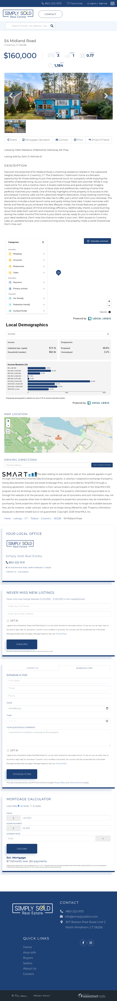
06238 (57, 518)
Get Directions (102, 465)
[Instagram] (91, 943)
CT (26, 518)
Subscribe (22, 644)
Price (9, 813)
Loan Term (12, 806)
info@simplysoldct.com (81, 916)
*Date (9, 703)
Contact (50, 14)
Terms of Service (76, 782)
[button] (52, 26)
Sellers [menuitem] (27, 963)
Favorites (76, 3)
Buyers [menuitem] (28, 957)
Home (7, 518)
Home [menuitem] (27, 947)
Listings (17, 518)
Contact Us (11, 572)
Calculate (22, 848)
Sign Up (103, 3)
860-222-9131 (53, 3)
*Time (9, 715)
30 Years (24, 806)
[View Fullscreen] (8, 431)
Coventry (46, 518)
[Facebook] (83, 943)
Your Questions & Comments (21, 727)
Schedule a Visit (84, 668)
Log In (93, 3)
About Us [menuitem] (29, 968)
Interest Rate (13, 834)
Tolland (34, 518)
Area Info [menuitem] (29, 952)
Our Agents (23, 572)
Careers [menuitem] (28, 974)
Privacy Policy (61, 634)
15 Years (37, 806)
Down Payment (14, 823)
